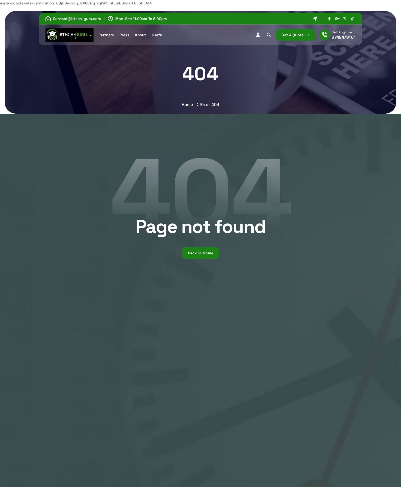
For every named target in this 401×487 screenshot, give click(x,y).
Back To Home (200, 253)
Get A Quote (293, 35)
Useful (157, 35)
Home (187, 104)
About (140, 35)
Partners (106, 35)
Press (124, 35)
